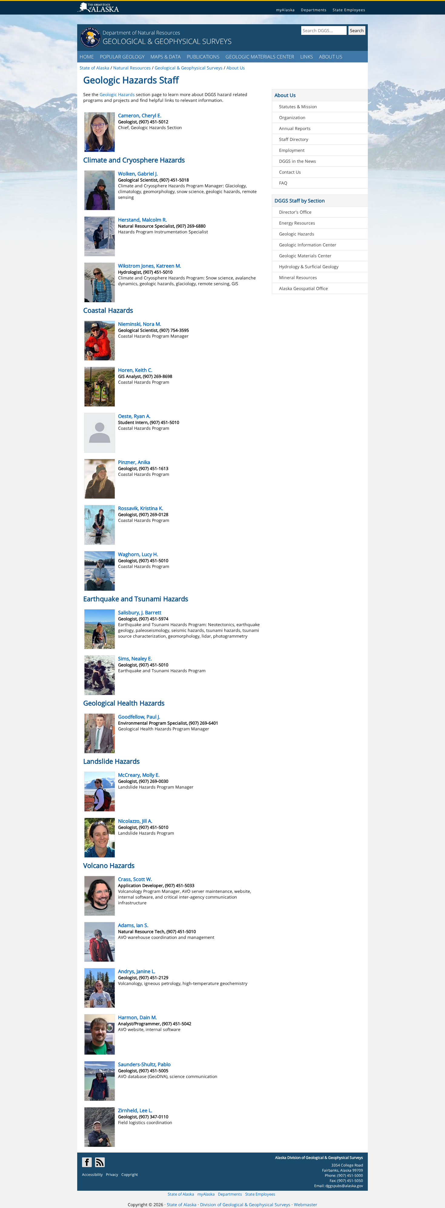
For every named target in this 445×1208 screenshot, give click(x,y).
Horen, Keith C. (135, 370)
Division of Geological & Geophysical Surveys (245, 1204)
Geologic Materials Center (305, 256)
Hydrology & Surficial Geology (308, 266)
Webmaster (305, 1204)
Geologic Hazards (117, 94)
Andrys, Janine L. (136, 971)
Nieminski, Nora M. (139, 324)
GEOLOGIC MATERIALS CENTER (260, 56)
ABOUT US (330, 56)
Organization (292, 117)
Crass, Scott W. (135, 879)
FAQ (283, 183)
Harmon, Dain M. (137, 1017)
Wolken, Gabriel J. (138, 173)
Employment (292, 150)
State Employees (349, 9)
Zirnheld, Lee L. (135, 1110)
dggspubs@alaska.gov (344, 1185)
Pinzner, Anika (134, 462)
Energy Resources (297, 223)
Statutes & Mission (298, 106)
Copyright (129, 1174)
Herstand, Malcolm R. (142, 219)
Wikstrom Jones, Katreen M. (149, 265)
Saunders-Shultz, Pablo (144, 1064)
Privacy (112, 1174)
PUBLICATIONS (203, 56)
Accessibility (92, 1174)
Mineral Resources (298, 277)
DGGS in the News (297, 161)
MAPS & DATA (165, 56)
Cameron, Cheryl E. (139, 115)
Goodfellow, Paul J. (139, 716)
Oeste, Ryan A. (134, 416)
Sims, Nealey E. (135, 658)
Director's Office (295, 212)
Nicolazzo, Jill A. (135, 821)
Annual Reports (295, 128)
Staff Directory (293, 139)
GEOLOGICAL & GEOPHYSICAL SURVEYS (167, 41)
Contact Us (290, 172)
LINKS (306, 56)
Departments (314, 9)
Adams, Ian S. (133, 925)
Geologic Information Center (307, 245)
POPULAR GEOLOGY (122, 56)
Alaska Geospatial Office (303, 288)
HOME (87, 56)
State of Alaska (181, 1194)
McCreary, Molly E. (139, 775)
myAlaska (285, 9)
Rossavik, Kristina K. (140, 508)
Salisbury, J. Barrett (139, 612)
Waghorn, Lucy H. (138, 554)
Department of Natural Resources (141, 32)
